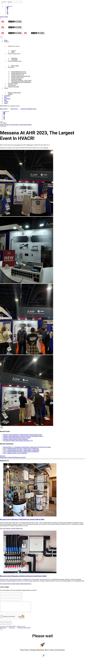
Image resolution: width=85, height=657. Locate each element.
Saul (4, 448)
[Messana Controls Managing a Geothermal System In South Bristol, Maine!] (42, 552)
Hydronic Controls (9, 124)
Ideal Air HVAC (7, 447)
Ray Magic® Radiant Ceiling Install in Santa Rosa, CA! (18, 440)
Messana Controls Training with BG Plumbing (15, 439)
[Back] (1, 122)
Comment (4, 2)
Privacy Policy (4, 108)
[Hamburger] (0, 18)
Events (2, 124)
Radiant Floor (19, 528)
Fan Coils (2, 528)
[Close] (1, 37)
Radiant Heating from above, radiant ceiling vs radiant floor (23, 448)
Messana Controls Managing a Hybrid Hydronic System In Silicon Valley (22, 434)
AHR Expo (29, 145)
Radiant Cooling (18, 124)
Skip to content (4, 16)
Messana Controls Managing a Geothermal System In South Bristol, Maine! (23, 436)
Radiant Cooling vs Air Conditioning (17, 453)
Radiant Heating (27, 124)
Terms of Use (14, 108)
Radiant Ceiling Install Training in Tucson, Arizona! (16, 437)
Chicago (45, 147)
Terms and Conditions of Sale (28, 108)
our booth (17, 145)
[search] (1, 427)
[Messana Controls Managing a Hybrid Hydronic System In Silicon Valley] (42, 490)
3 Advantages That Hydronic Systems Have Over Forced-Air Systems (32, 447)
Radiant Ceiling (20, 583)
